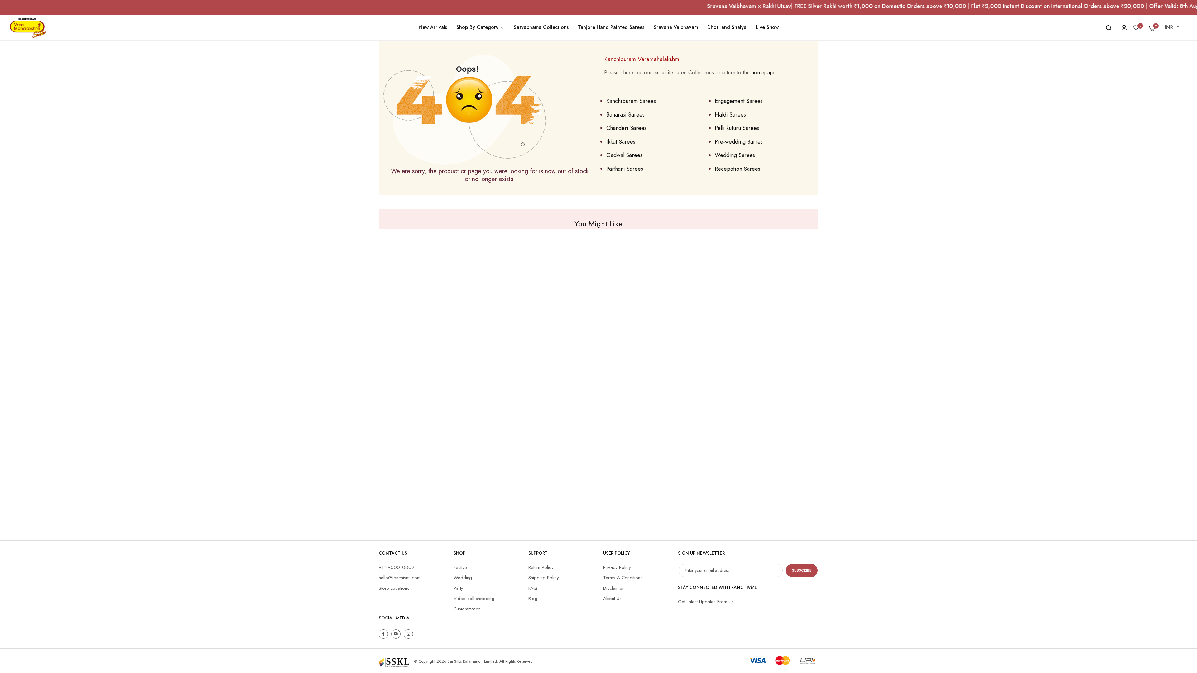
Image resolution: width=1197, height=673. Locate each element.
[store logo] (27, 27)
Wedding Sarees (735, 155)
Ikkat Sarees (620, 142)
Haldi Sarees (730, 115)
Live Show (767, 27)
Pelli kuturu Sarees (737, 128)
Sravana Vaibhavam (676, 27)
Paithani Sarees (624, 169)
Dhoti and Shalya (727, 27)
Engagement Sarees (739, 101)
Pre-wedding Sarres (739, 142)
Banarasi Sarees (625, 115)
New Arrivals (433, 27)
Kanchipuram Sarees (631, 101)
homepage (763, 72)
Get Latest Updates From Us (706, 601)
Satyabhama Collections (541, 27)
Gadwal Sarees (624, 155)
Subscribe (801, 570)
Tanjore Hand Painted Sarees (611, 27)
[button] (1173, 27)
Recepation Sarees (737, 169)
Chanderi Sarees (626, 128)
